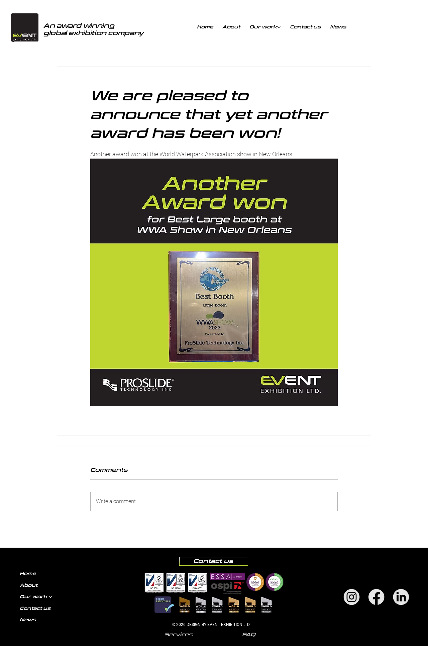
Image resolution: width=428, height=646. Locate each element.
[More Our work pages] (279, 27)
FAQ (248, 635)
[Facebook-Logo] (376, 597)
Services (179, 635)
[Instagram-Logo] (351, 597)
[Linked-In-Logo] (401, 597)
